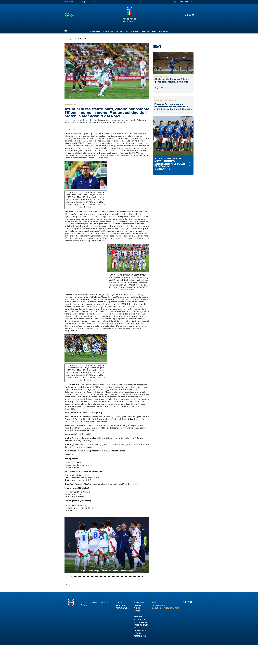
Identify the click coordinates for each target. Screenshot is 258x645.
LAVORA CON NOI (158, 605)
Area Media (79, 2)
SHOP (136, 628)
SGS (135, 614)
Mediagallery (164, 31)
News (154, 31)
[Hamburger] (65, 31)
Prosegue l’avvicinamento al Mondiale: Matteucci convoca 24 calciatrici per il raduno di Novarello (173, 107)
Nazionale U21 (74, 585)
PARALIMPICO (139, 617)
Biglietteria (145, 31)
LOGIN (181, 2)
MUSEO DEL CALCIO (141, 625)
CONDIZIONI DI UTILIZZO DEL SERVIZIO (165, 608)
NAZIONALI (138, 605)
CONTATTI (119, 602)
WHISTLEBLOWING (122, 608)
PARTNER (137, 608)
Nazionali (76, 39)
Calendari (134, 31)
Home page (67, 39)
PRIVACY (155, 602)
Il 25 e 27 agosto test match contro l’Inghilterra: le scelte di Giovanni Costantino (169, 164)
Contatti (88, 2)
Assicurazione (97, 2)
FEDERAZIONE (139, 602)
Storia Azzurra (108, 31)
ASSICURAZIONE (140, 636)
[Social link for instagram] (190, 15)
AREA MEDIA (120, 605)
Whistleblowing (69, 2)
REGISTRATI (188, 2)
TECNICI (137, 611)
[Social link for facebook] (187, 15)
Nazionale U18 (160, 77)
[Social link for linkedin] (193, 15)
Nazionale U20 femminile (165, 101)
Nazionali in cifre (122, 31)
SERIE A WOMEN (139, 619)
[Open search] (193, 27)
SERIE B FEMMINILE (140, 622)
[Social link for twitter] (185, 15)
